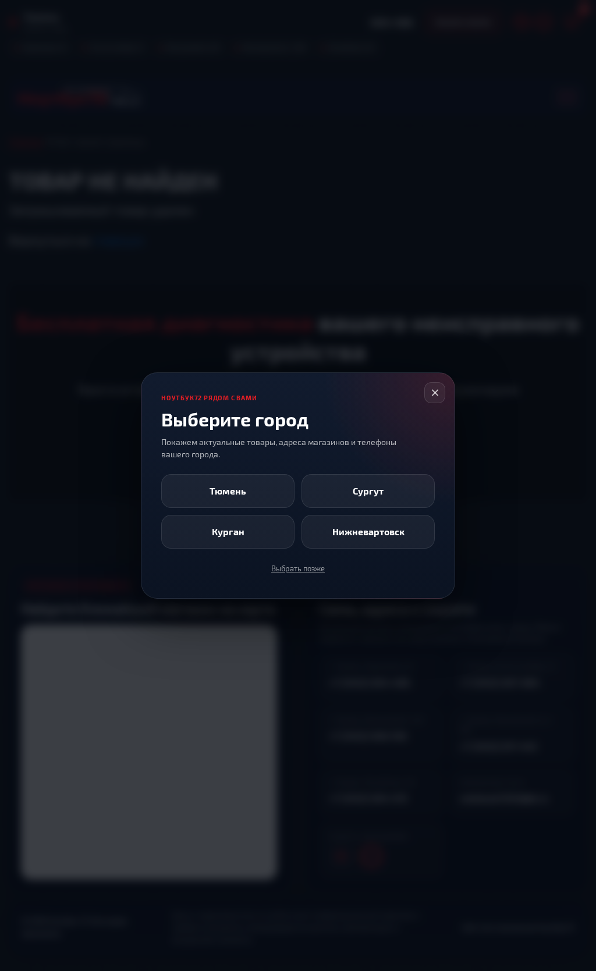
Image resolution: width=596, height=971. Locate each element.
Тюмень (228, 490)
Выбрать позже (298, 568)
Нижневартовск (368, 531)
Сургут (368, 490)
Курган (228, 531)
